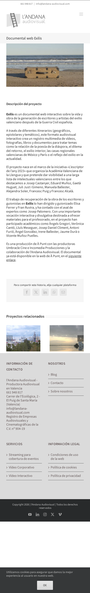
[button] (9, 338)
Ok (45, 585)
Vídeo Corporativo (21, 467)
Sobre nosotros (62, 391)
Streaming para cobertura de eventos (24, 457)
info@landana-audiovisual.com (53, 4)
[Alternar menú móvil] (81, 14)
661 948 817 (27, 4)
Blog (54, 375)
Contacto (57, 383)
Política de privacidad (66, 476)
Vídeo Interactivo (20, 476)
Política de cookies (64, 467)
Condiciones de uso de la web (64, 457)
